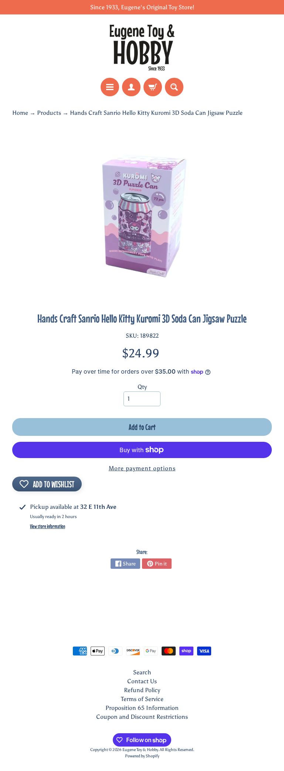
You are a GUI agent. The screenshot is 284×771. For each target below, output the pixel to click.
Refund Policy (142, 690)
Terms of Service (142, 698)
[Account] (131, 87)
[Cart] (152, 87)
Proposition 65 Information (142, 707)
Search (142, 672)
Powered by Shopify (142, 755)
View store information (47, 526)
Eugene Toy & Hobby (140, 749)
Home (20, 112)
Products (49, 112)
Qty (142, 386)
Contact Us (142, 681)
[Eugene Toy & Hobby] (142, 46)
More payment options (142, 468)
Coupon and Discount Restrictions (142, 716)
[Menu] (110, 87)
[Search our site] (174, 87)
